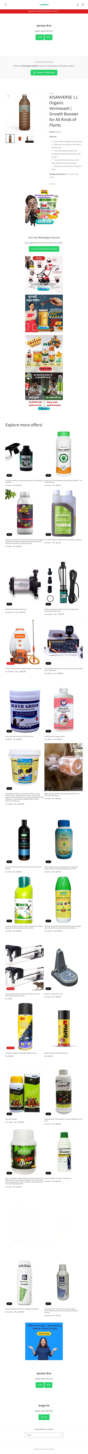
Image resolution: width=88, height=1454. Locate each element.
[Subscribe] (60, 1435)
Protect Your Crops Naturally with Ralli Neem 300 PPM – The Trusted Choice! (63, 481)
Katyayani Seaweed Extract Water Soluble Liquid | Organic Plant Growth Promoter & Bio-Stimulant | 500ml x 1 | (62, 927)
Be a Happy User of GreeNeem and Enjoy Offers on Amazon (63, 540)
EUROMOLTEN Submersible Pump (15, 609)
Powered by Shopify (49, 1449)
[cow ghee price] (44, 333)
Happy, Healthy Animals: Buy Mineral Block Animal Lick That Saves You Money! (62, 794)
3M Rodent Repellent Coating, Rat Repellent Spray (21, 1053)
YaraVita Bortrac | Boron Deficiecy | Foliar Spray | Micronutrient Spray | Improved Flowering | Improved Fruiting (61, 1310)
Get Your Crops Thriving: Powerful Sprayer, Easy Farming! (23, 668)
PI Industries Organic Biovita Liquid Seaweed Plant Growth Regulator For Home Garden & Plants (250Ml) (23, 927)
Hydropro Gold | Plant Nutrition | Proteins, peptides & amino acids (63, 1120)
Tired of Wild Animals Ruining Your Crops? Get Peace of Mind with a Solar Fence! (63, 669)
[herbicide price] (44, 354)
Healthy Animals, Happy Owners (54, 736)
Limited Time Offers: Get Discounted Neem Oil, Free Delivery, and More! (24, 481)
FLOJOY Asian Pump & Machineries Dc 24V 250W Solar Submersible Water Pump (61, 610)
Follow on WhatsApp (46, 72)
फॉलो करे (44, 1417)
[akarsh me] (44, 228)
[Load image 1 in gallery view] (10, 138)
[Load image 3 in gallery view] (29, 138)
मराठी (40, 37)
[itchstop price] (44, 409)
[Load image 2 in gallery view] (20, 138)
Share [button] (53, 184)
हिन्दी (48, 37)
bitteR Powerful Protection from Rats (56, 1053)
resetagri (40, 1449)
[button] (5, 4)
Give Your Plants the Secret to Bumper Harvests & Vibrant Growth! (23, 868)
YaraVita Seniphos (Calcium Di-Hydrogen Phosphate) (22, 1309)
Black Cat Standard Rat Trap (53, 994)
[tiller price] (44, 293)
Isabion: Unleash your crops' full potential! (57, 1178)
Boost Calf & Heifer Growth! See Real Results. (19, 736)
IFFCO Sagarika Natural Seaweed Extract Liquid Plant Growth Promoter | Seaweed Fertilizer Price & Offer (61, 868)
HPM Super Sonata (11, 1119)
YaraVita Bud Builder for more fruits (16, 1252)
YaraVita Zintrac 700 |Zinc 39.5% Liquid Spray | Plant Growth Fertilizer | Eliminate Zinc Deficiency (63, 1253)
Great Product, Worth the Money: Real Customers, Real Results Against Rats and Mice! (22, 995)
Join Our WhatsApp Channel (44, 249)
